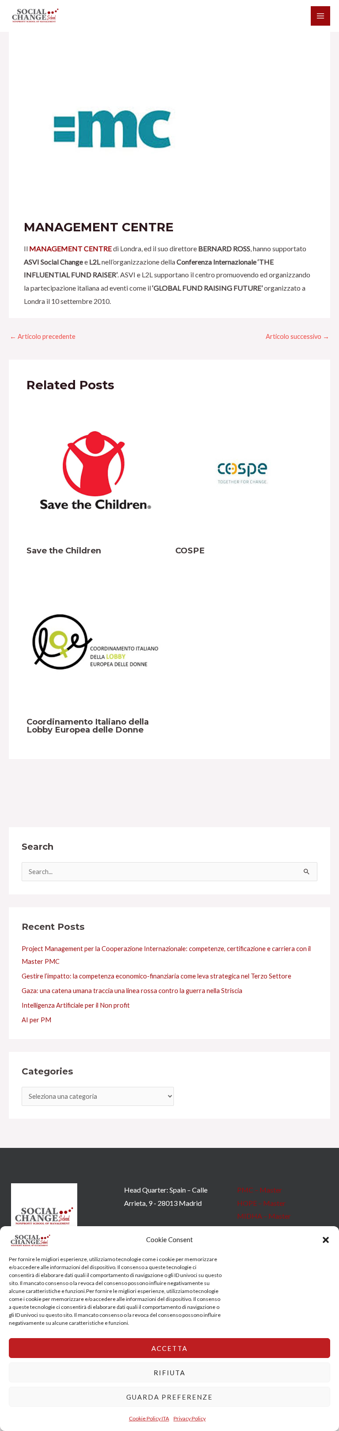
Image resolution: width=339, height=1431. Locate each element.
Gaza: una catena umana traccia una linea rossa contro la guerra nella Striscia (132, 990)
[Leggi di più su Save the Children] (95, 470)
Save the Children (63, 550)
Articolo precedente (42, 336)
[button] (325, 1239)
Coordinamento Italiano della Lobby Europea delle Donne (87, 726)
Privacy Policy (189, 1418)
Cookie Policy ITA (149, 1418)
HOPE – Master (261, 1203)
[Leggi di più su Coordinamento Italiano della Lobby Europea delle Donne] (95, 641)
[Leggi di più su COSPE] (244, 470)
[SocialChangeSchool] (35, 16)
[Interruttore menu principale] (320, 16)
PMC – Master (259, 1189)
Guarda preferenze (169, 1397)
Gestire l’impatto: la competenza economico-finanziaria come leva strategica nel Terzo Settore (156, 976)
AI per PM (36, 1020)
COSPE (190, 550)
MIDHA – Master (264, 1216)
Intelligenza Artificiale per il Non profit (76, 1005)
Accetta (169, 1348)
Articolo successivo (297, 336)
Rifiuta (169, 1373)
